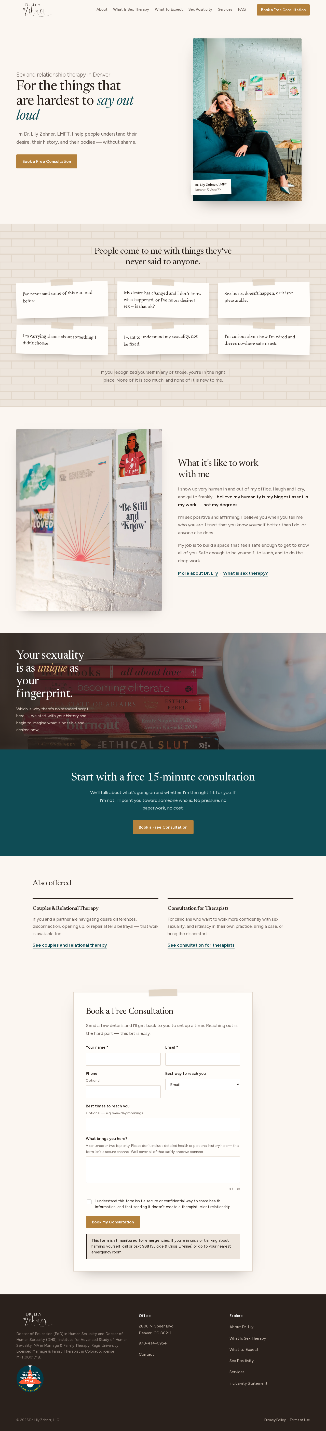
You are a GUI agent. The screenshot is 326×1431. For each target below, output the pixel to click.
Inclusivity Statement (248, 1383)
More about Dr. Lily (198, 573)
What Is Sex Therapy (131, 9)
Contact (146, 1354)
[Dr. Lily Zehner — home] (37, 10)
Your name (97, 1047)
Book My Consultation (113, 1222)
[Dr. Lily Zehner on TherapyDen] (30, 1381)
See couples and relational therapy (70, 945)
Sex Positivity (200, 9)
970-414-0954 (153, 1343)
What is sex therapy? (245, 573)
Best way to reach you (185, 1073)
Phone (93, 1077)
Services (225, 9)
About (102, 9)
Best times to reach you (114, 1109)
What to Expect (169, 9)
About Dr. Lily (241, 1326)
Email (171, 1047)
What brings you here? (162, 1145)
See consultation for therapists (201, 945)
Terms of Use (300, 1420)
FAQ (242, 9)
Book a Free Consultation (283, 10)
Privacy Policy (275, 1420)
